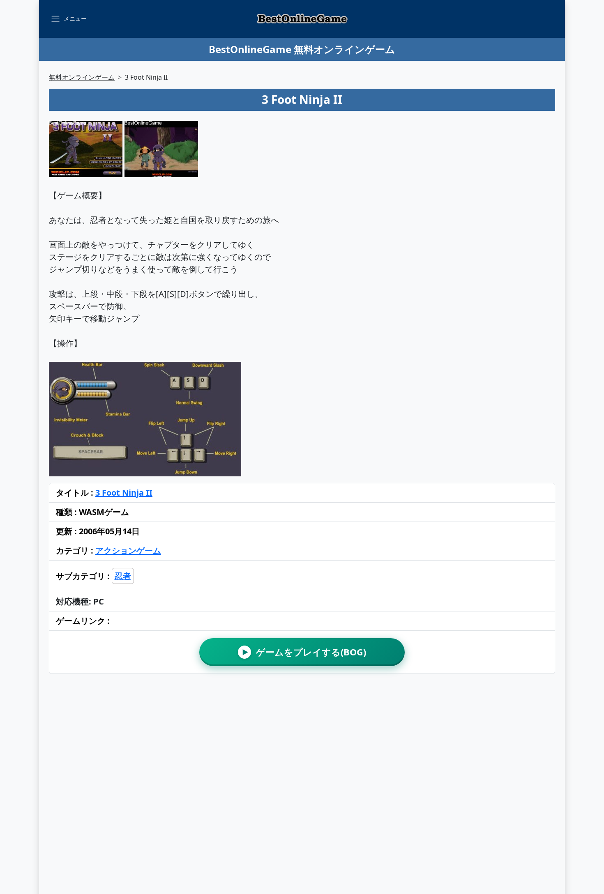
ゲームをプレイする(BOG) (304, 652)
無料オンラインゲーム (82, 77)
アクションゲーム (128, 550)
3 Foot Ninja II (123, 492)
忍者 (123, 575)
